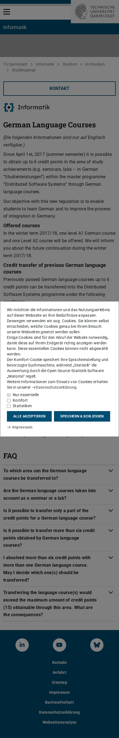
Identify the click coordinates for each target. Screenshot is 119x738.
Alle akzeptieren (29, 416)
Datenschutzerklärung (56, 387)
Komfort (20, 400)
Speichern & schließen (82, 416)
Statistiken (22, 406)
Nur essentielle (26, 395)
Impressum (22, 427)
